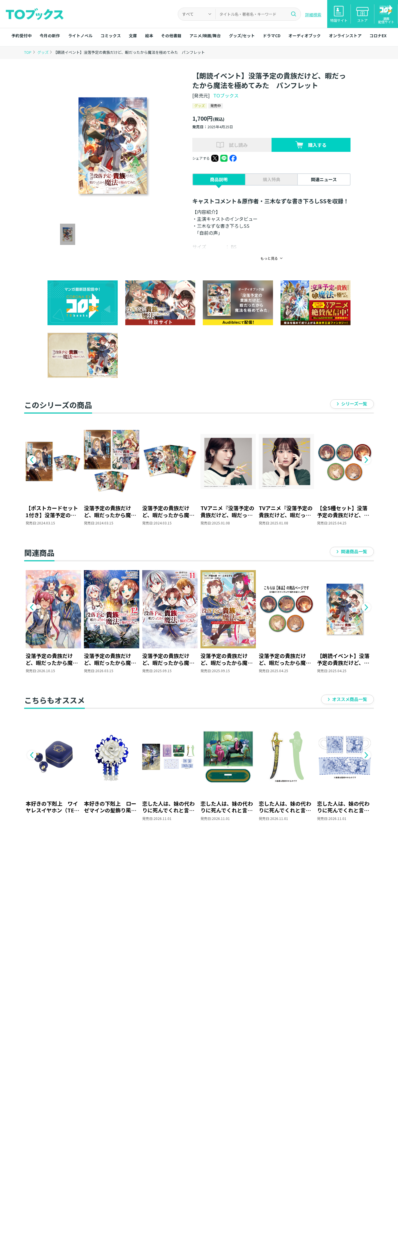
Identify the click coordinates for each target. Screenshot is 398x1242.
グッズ (43, 52)
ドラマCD (272, 35)
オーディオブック (304, 35)
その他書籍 (171, 35)
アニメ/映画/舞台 (205, 35)
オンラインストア (345, 35)
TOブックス (226, 95)
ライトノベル (80, 35)
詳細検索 (313, 14)
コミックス (111, 35)
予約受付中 (21, 35)
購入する (317, 144)
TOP (27, 52)
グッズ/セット (242, 35)
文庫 (133, 35)
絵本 (149, 35)
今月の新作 (50, 35)
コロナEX (378, 35)
